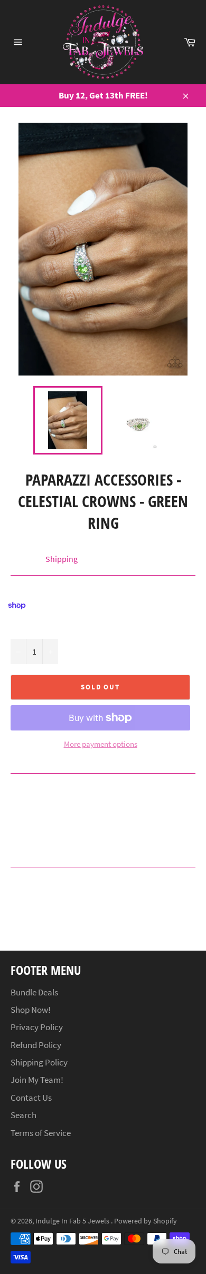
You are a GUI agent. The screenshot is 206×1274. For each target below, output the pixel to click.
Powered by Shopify (145, 1221)
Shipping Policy (39, 1062)
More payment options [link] (100, 744)
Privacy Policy (37, 1027)
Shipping (61, 559)
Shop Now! (31, 1009)
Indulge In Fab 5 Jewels (73, 1221)
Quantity (25, 627)
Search (23, 1115)
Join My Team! (37, 1079)
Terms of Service (41, 1133)
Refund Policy (36, 1045)
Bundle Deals (34, 992)
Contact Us (31, 1097)
